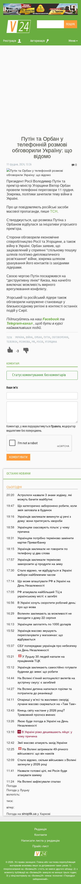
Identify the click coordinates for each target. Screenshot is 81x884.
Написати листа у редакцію (40, 840)
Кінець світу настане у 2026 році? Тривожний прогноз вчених (41, 712)
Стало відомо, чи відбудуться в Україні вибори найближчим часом (44, 572)
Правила (56, 426)
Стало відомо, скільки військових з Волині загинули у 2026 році (46, 762)
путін (47, 337)
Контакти (40, 834)
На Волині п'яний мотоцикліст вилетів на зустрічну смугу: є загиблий (46, 680)
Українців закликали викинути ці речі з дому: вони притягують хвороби (44, 518)
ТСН (53, 211)
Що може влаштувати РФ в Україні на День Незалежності (43, 583)
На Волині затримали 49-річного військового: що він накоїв (42, 751)
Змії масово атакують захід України (42, 742)
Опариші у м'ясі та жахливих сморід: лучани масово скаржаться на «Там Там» (46, 701)
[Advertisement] (40, 90)
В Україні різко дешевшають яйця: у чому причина (44, 734)
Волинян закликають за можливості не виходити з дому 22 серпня (44, 615)
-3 (17, 351)
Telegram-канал (19, 323)
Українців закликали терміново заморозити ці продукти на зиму (40, 561)
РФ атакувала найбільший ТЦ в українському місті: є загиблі (39, 594)
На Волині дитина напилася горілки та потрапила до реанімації (44, 690)
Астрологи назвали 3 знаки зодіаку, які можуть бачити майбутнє (44, 497)
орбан (38, 337)
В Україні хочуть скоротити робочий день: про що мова (46, 604)
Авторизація (37, 40)
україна (19, 337)
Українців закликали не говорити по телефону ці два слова (42, 550)
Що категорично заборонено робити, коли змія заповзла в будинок (47, 507)
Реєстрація (9, 40)
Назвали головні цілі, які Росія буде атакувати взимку (42, 772)
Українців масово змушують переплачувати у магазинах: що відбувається (40, 634)
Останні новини (18, 473)
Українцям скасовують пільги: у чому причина (43, 529)
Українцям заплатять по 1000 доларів (44, 624)
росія (40, 341)
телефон (11, 341)
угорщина (51, 341)
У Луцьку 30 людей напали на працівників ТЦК (41, 658)
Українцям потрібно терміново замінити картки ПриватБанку (45, 540)
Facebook (51, 318)
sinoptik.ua (29, 813)
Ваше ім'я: (12, 387)
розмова (24, 341)
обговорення (60, 337)
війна (29, 337)
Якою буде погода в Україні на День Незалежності (42, 723)
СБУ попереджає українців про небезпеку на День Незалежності (47, 647)
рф (33, 341)
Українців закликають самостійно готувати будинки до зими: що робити (47, 669)
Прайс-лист (40, 846)
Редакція (40, 829)
